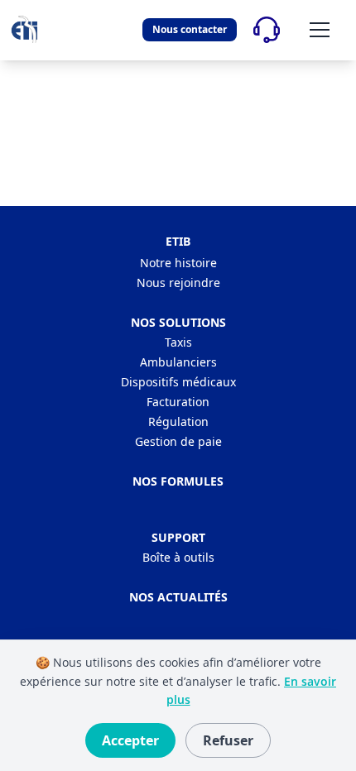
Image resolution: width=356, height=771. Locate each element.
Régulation (178, 421)
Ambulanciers (178, 362)
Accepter (130, 740)
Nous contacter (189, 29)
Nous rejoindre (178, 282)
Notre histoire (178, 263)
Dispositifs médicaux (178, 382)
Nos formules (178, 481)
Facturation (178, 401)
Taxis (178, 342)
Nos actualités (178, 597)
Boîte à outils (178, 557)
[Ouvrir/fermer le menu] (319, 30)
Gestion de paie (178, 441)
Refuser (228, 740)
